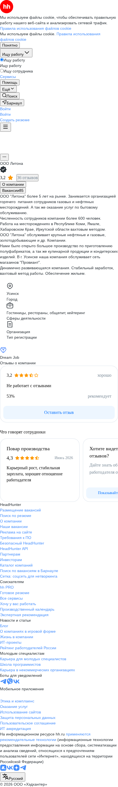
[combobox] (12, 776)
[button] (5, 109)
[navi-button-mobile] (5, 127)
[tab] (13, 184)
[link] (9, 95)
